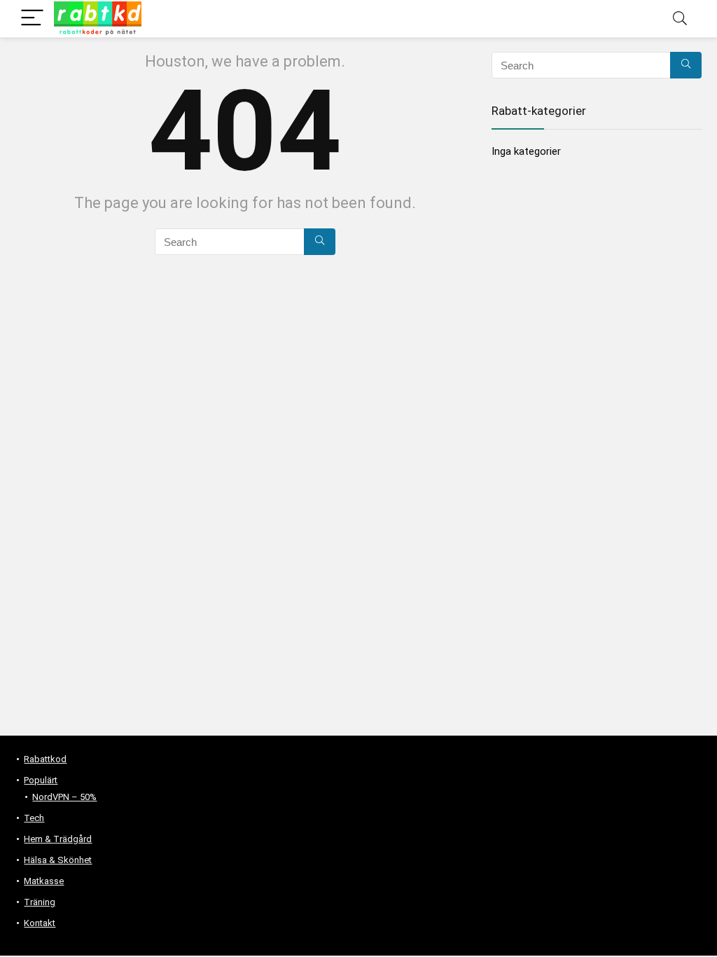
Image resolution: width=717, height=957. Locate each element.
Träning (39, 902)
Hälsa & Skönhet (58, 860)
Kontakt (39, 923)
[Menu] (32, 18)
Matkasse (44, 881)
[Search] (680, 18)
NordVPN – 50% (64, 797)
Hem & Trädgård (58, 839)
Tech (34, 818)
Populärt (40, 780)
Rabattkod (45, 759)
